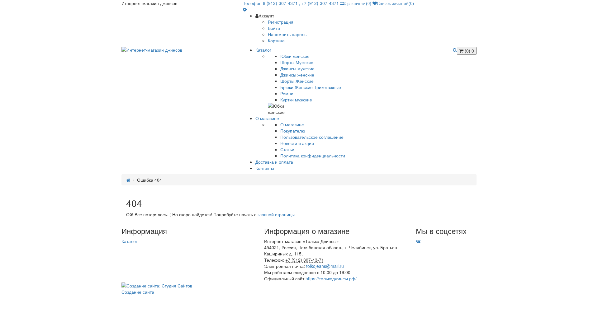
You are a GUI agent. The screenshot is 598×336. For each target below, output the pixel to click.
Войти (274, 28)
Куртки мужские (296, 99)
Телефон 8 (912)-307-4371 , (272, 3)
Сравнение (357, 3)
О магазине (292, 124)
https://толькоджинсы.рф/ (331, 278)
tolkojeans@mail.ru (325, 266)
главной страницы (276, 214)
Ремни (286, 93)
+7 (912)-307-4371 (320, 3)
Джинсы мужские (297, 68)
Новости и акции (297, 143)
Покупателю (292, 131)
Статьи (287, 149)
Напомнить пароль (287, 34)
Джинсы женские (297, 75)
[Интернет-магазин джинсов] (177, 50)
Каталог (129, 241)
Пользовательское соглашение (312, 137)
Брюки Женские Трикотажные (310, 87)
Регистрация (280, 22)
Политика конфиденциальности (312, 155)
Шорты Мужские (296, 62)
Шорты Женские (297, 81)
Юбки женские (295, 56)
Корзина (276, 40)
